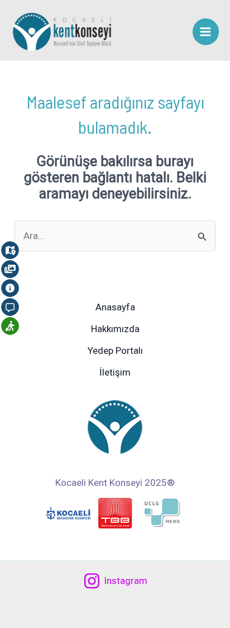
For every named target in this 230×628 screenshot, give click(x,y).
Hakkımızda (115, 328)
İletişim (115, 372)
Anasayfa (115, 307)
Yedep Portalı (115, 350)
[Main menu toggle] (206, 31)
